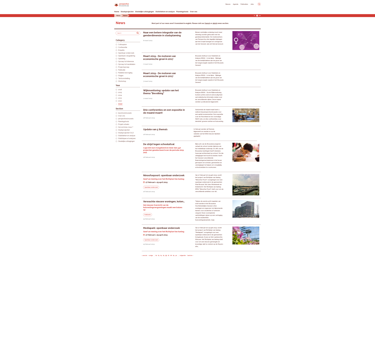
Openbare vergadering (126, 56)
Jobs (252, 4)
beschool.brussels (125, 113)
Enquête (121, 50)
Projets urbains (123, 124)
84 (161, 255)
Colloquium (122, 44)
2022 (120, 101)
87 (168, 255)
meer (120, 104)
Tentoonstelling (124, 78)
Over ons (193, 12)
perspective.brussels (125, 119)
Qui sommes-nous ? (125, 127)
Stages (120, 75)
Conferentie (122, 47)
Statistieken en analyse (165, 12)
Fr (254, 15)
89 (173, 255)
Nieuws (227, 4)
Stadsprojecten (127, 12)
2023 (120, 98)
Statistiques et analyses (127, 138)
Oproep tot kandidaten (126, 64)
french (207, 23)
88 (171, 255)
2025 (120, 92)
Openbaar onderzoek (126, 53)
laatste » (190, 255)
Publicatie (121, 70)
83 (158, 255)
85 (163, 255)
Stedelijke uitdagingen (144, 12)
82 (156, 255)
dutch (215, 23)
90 (176, 255)
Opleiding (121, 59)
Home (116, 12)
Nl (257, 15)
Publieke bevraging (125, 73)
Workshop (122, 81)
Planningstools (182, 12)
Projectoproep (123, 67)
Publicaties (244, 4)
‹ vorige (150, 255)
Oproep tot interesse (126, 61)
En (260, 15)
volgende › (183, 255)
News (118, 15)
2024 (120, 95)
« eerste (144, 255)
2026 (120, 90)
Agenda (235, 4)
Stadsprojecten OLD (126, 133)
